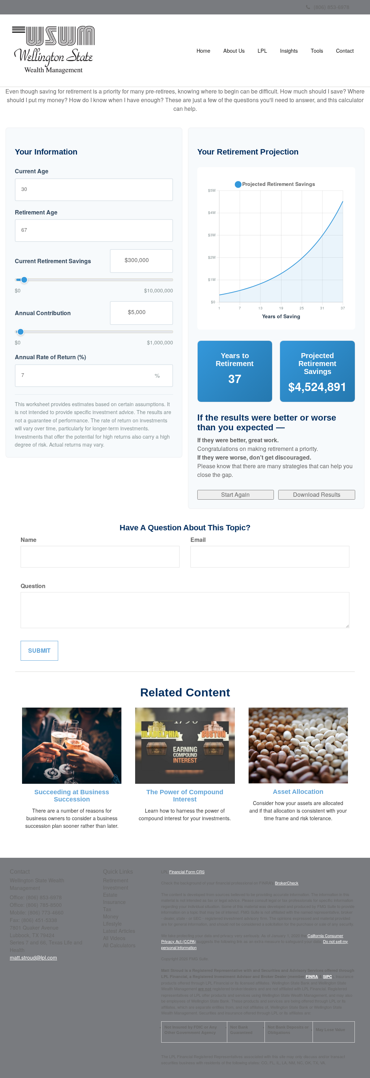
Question (33, 586)
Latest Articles (119, 930)
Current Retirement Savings (53, 261)
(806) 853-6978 (331, 6)
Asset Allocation (298, 791)
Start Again (235, 494)
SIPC (327, 976)
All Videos (114, 938)
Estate (110, 894)
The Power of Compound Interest (184, 795)
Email (198, 540)
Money (111, 916)
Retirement (115, 880)
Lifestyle (112, 923)
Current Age (31, 171)
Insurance (114, 901)
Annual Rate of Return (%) (50, 357)
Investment (115, 887)
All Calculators (119, 945)
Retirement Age (36, 212)
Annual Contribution (43, 313)
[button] (234, 50)
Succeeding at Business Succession (71, 795)
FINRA (312, 976)
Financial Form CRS (187, 871)
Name (28, 540)
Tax (107, 909)
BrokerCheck (286, 883)
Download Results (316, 494)
